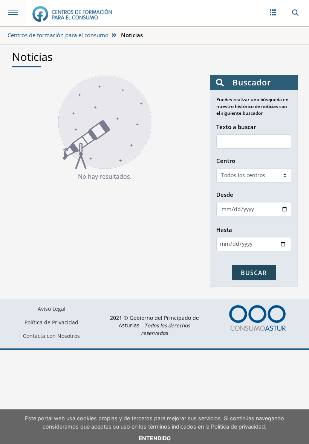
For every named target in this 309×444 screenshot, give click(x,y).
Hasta (224, 229)
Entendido (155, 438)
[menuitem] (51, 309)
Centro (225, 160)
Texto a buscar (236, 127)
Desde (224, 194)
